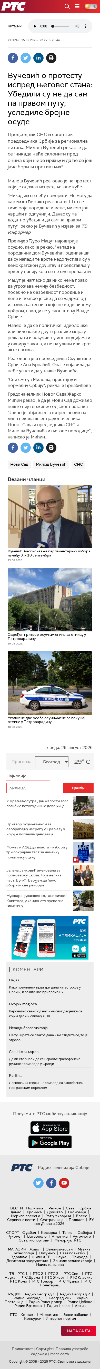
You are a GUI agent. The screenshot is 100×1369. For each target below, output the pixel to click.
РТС (13, 1314)
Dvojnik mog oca (23, 1004)
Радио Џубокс (79, 1301)
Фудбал (29, 1232)
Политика (34, 1208)
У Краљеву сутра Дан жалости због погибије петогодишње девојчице (37, 803)
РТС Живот (55, 1277)
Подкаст (76, 1219)
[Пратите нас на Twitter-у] (38, 1183)
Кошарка (49, 1232)
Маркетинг (48, 1314)
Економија (77, 1212)
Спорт (12, 1232)
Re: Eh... (15, 1075)
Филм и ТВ (41, 1257)
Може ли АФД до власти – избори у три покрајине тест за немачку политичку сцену (36, 852)
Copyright (44, 1348)
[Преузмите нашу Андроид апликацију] (50, 1142)
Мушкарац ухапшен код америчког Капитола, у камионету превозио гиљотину (36, 900)
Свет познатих (72, 1253)
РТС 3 (53, 1273)
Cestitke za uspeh (23, 1051)
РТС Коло (18, 1281)
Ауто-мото (82, 1236)
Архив (80, 1305)
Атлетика (60, 1236)
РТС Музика (68, 1281)
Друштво (55, 1212)
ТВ (11, 1273)
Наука (61, 1257)
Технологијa (23, 1253)
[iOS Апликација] (50, 938)
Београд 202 (60, 1298)
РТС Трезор (42, 1281)
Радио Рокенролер (45, 1301)
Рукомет (14, 1236)
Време (81, 1216)
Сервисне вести (21, 1219)
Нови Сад (19, 464)
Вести (16, 1208)
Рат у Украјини (58, 1216)
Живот (35, 1249)
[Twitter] (26, 58)
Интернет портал (61, 1318)
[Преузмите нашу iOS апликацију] (50, 1127)
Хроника (34, 1212)
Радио (15, 1294)
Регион (54, 1208)
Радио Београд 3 (29, 1298)
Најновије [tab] (16, 776)
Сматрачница (52, 1219)
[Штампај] (51, 58)
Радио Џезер (58, 1305)
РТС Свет (72, 1273)
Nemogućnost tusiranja (28, 1027)
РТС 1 (22, 1273)
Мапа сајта (79, 1330)
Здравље (19, 1257)
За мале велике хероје (72, 1260)
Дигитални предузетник (27, 1260)
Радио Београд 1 (40, 1294)
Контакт (28, 1314)
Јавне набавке (75, 1314)
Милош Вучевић (51, 464)
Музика (84, 1249)
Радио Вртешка (28, 1305)
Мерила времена (25, 1216)
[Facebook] (13, 58)
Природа (80, 1257)
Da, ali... (15, 980)
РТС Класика (81, 1277)
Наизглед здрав (50, 1264)
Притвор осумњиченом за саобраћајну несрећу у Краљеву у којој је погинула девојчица (35, 829)
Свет (70, 1208)
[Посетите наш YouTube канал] (64, 1183)
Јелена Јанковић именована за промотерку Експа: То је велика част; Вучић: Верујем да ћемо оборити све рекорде (34, 878)
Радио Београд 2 (75, 1294)
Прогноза (22, 761)
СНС (78, 464)
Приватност (22, 1348)
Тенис (67, 1232)
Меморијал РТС (67, 1240)
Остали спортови (34, 1240)
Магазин (17, 1249)
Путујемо (47, 1253)
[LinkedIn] (38, 58)
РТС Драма (30, 1277)
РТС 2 (38, 1273)
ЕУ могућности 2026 (64, 1221)
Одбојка (85, 1232)
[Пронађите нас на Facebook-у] (51, 1183)
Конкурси (32, 1318)
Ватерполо (37, 1236)
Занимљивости (59, 1249)
